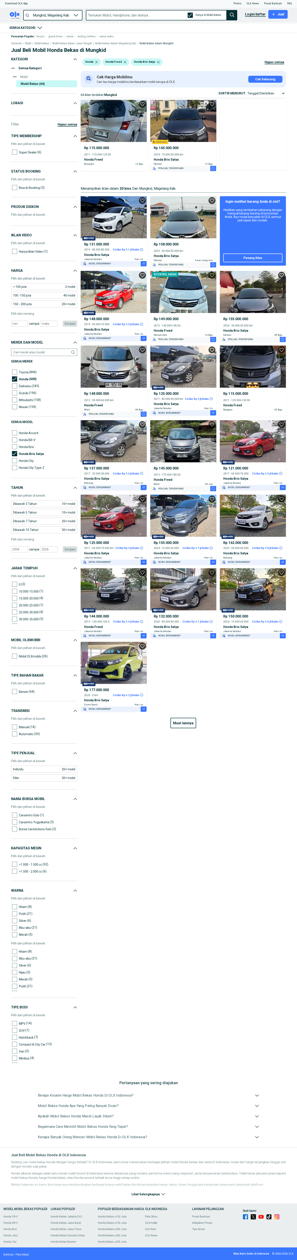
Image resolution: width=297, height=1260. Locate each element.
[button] (16, 3)
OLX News (151, 1235)
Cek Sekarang (265, 79)
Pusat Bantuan (201, 1216)
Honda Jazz (10, 1235)
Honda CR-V (10, 1216)
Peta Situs (151, 1216)
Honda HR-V (10, 1222)
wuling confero (86, 36)
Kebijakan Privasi (202, 1222)
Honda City (10, 1241)
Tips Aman (198, 1229)
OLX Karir (150, 1229)
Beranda (17, 43)
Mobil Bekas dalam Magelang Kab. (115, 43)
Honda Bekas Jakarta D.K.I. (67, 1216)
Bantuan (8, 1254)
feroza (40, 36)
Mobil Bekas (42, 43)
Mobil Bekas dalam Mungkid (156, 43)
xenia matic (107, 36)
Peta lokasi (22, 1254)
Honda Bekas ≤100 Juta (112, 1216)
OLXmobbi (151, 1222)
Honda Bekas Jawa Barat (66, 1222)
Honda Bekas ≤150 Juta (112, 1222)
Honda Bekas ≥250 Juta (112, 1241)
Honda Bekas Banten (63, 1241)
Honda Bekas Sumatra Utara (68, 1235)
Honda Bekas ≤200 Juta (112, 1229)
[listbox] (96, 62)
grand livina (55, 36)
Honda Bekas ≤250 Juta (112, 1235)
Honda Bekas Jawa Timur (66, 1229)
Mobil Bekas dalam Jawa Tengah (72, 43)
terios (70, 36)
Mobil (28, 43)
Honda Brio (10, 1229)
